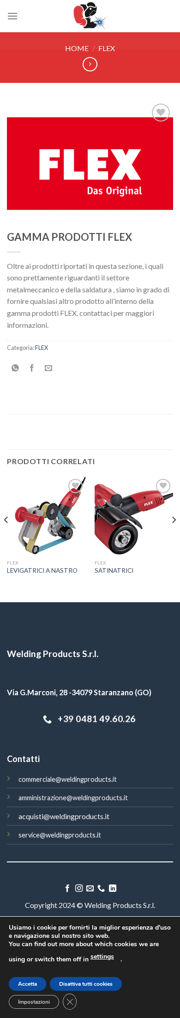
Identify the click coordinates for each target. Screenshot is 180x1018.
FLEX (106, 48)
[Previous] (6, 538)
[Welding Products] (90, 16)
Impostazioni (34, 1002)
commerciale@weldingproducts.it (67, 779)
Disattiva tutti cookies (86, 984)
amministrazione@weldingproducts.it (73, 798)
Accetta (27, 984)
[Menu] (12, 16)
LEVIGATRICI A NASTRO (42, 570)
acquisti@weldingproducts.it (63, 816)
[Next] (173, 538)
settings (102, 956)
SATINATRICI (114, 570)
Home (77, 48)
